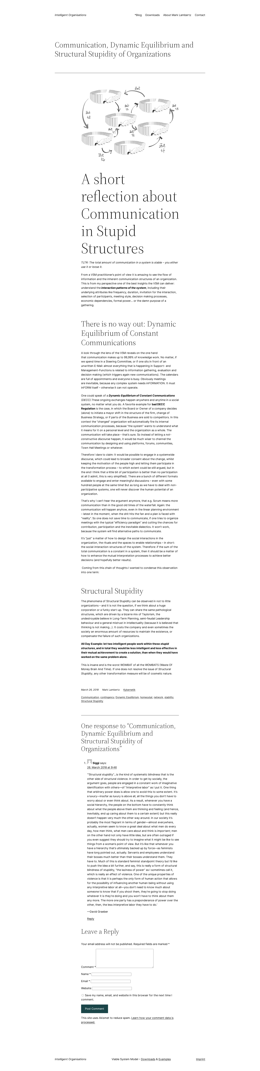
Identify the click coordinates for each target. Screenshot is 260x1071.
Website (86, 988)
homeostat (146, 697)
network (158, 697)
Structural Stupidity (92, 700)
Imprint (200, 1059)
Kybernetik (129, 689)
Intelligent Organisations (70, 15)
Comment (88, 967)
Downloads (148, 1059)
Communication (90, 697)
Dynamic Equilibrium (127, 697)
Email (85, 981)
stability (168, 697)
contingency (107, 697)
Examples (165, 1059)
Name (86, 974)
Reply (90, 918)
